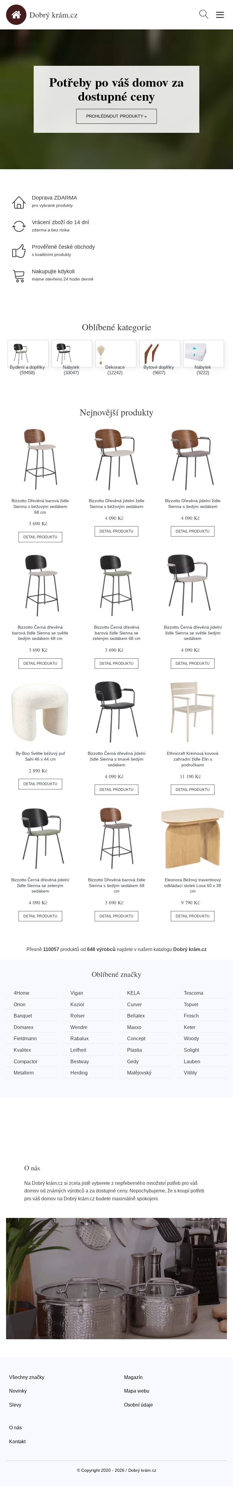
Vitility (190, 1072)
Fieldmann (25, 1038)
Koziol (77, 1004)
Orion (19, 1004)
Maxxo (134, 1027)
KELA (133, 993)
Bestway (79, 1061)
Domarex (23, 1027)
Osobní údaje (138, 1404)
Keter (189, 1027)
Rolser (77, 1015)
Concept (136, 1038)
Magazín (133, 1377)
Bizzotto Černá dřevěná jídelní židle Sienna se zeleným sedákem (40, 885)
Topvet (191, 1004)
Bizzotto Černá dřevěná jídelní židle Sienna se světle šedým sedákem (193, 633)
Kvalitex (22, 1050)
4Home (21, 993)
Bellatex (136, 1015)
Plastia (134, 1050)
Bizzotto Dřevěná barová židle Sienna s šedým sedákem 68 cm (116, 885)
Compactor (25, 1061)
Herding (79, 1072)
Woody (191, 1038)
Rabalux (79, 1038)
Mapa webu (136, 1391)
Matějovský (139, 1072)
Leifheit (78, 1050)
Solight (191, 1050)
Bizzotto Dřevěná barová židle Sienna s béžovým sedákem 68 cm (40, 506)
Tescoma (193, 993)
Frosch (191, 1015)
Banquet (23, 1015)
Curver (134, 1004)
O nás (15, 1427)
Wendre (78, 1027)
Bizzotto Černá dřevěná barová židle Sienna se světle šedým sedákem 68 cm (40, 633)
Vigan (76, 993)
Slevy (15, 1404)
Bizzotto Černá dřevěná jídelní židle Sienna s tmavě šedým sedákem (117, 759)
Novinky (18, 1391)
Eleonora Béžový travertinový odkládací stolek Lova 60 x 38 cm (192, 885)
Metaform (24, 1072)
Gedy (133, 1061)
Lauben (192, 1061)
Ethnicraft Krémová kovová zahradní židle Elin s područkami (192, 759)
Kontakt (17, 1441)
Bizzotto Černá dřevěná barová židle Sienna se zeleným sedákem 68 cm (116, 633)
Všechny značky (26, 1377)
